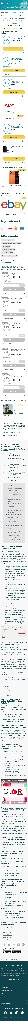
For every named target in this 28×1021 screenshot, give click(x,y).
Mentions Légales (6, 1003)
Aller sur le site (14, 289)
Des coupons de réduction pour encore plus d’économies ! (15, 505)
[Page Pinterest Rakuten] (23, 944)
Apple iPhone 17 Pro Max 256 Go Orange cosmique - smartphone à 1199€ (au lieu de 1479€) (13, 186)
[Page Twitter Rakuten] (9, 944)
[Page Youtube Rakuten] (18, 944)
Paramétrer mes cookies (7, 997)
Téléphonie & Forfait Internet (9, 256)
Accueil (3, 7)
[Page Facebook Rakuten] (5, 944)
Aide (2, 993)
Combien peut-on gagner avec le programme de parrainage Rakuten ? (14, 516)
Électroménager (6, 246)
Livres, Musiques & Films (8, 240)
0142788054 (6, 940)
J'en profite (14, 70)
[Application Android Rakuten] (7, 951)
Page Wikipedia (7, 935)
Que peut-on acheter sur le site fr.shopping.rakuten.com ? (15, 494)
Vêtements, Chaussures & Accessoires (11, 243)
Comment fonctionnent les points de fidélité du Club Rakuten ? (15, 499)
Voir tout (23, 400)
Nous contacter (5, 987)
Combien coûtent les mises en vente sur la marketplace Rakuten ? (15, 527)
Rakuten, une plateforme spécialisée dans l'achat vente (14, 521)
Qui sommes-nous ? (6, 983)
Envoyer (20, 115)
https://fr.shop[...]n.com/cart (12, 582)
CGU (2, 1000)
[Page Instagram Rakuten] (14, 944)
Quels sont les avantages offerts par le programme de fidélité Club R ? (15, 510)
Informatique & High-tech (8, 249)
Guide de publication (6, 990)
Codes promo (18, 7)
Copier (22, 285)
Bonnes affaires (9, 7)
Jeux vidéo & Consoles (7, 252)
